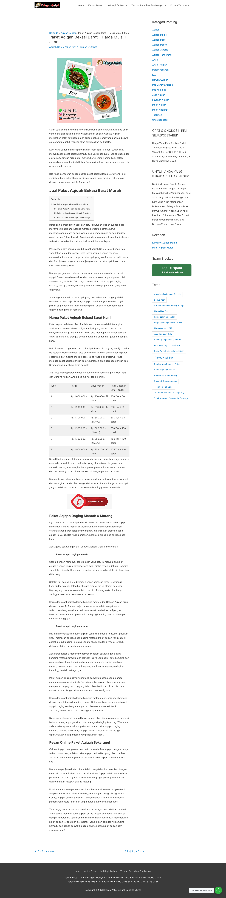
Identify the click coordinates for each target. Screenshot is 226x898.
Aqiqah (156, 29)
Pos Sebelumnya (45, 851)
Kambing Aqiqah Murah (164, 242)
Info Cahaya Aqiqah (162, 84)
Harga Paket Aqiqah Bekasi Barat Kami (73, 209)
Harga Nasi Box (161, 311)
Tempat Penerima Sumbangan (147, 5)
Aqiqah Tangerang (161, 55)
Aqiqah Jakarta (160, 49)
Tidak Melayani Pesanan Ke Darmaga (171, 398)
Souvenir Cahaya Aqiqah (165, 381)
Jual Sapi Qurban (115, 5)
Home (81, 5)
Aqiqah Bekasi (56, 47)
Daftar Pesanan (160, 69)
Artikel (155, 59)
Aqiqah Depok (159, 44)
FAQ (154, 75)
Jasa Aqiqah (158, 95)
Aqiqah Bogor (159, 39)
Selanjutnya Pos (134, 851)
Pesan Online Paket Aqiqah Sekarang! (73, 217)
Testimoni (157, 115)
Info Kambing (159, 89)
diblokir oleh (172, 270)
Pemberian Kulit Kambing (165, 375)
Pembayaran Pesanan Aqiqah (167, 364)
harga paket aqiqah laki (164, 317)
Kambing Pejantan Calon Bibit (168, 339)
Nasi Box (176, 345)
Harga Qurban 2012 (163, 328)
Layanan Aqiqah (160, 100)
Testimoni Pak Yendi (163, 387)
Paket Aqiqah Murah (163, 247)
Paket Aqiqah (159, 104)
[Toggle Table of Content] (88, 199)
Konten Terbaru (178, 5)
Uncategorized (160, 120)
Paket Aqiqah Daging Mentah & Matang (74, 213)
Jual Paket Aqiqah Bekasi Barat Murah (70, 204)
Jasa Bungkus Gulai (163, 334)
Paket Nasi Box (160, 109)
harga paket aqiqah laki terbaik (168, 322)
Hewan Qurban (160, 80)
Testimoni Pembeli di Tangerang (169, 392)
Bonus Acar (159, 300)
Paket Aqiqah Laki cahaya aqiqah (169, 351)
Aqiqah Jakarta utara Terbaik (167, 294)
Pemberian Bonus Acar (164, 369)
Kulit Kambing (160, 345)
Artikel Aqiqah (159, 64)
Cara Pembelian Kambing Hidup (168, 305)
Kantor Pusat (95, 5)
